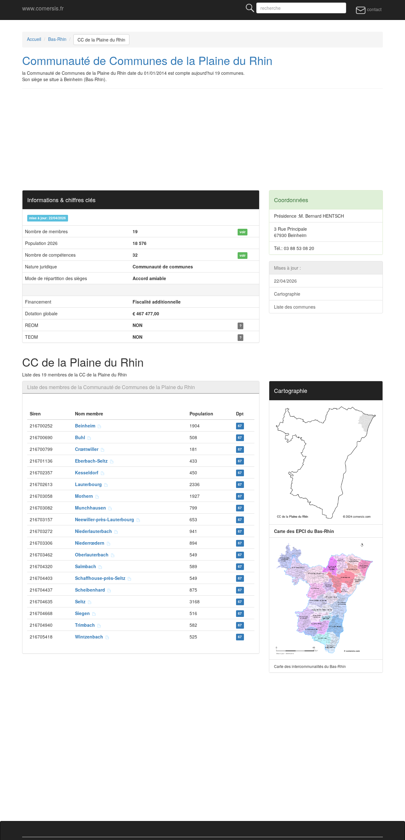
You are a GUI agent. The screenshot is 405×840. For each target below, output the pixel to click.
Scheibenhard (91, 590)
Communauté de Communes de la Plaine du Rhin (147, 60)
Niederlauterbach (95, 531)
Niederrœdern (91, 543)
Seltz (81, 601)
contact (374, 9)
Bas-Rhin (57, 39)
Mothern (85, 496)
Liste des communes (294, 307)
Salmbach (87, 566)
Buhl (81, 437)
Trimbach (86, 625)
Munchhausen (92, 507)
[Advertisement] (212, 139)
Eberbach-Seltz (92, 461)
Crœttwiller (88, 449)
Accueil (34, 39)
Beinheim (86, 425)
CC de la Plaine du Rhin (101, 39)
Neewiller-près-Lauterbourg (106, 519)
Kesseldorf (88, 472)
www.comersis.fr (43, 8)
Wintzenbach (90, 636)
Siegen (83, 613)
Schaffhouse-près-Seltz (101, 578)
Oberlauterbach (93, 554)
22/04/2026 (285, 281)
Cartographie (287, 294)
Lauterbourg (89, 484)
